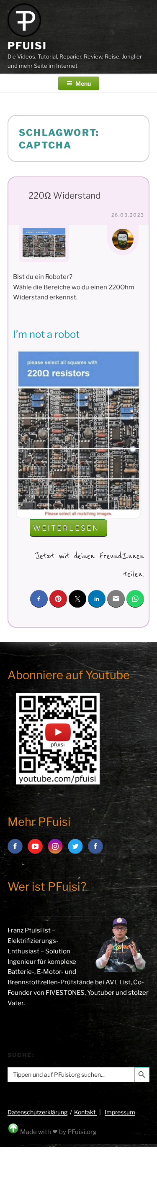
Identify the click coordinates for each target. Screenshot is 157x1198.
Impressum (120, 1112)
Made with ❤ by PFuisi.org (58, 1132)
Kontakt (85, 1112)
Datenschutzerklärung (37, 1112)
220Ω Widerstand (64, 195)
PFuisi (27, 46)
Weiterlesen (70, 530)
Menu (83, 83)
